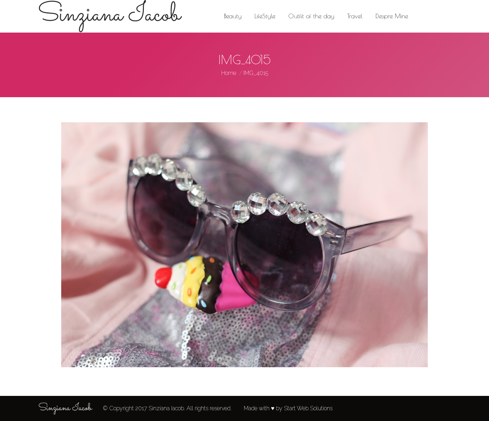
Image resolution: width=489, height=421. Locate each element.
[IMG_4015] (244, 244)
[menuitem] (233, 16)
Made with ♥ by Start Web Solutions (288, 408)
